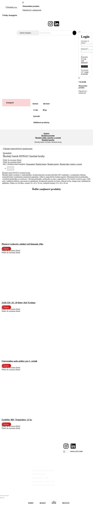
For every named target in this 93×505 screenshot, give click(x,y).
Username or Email (85, 42)
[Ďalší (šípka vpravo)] (3, 497)
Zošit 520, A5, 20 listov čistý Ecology (19, 302)
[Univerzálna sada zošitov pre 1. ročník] (19, 313)
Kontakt (36, 116)
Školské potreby (48, 136)
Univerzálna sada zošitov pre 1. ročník (19, 361)
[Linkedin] (56, 24)
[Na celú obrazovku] (3, 495)
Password (84, 49)
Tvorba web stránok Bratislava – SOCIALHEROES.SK (19, 491)
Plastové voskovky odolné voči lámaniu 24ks (22, 244)
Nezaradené (7, 153)
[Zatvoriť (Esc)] (8, 495)
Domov (35, 104)
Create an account (84, 73)
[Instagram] (50, 24)
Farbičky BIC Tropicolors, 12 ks (17, 419)
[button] (12, 160)
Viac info (6, 248)
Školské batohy (48, 140)
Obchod (46, 104)
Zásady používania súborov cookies (43, 481)
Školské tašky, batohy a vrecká (48, 138)
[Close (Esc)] (79, 31)
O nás (35, 110)
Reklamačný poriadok (39, 474)
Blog (45, 110)
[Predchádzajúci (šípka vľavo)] (1, 497)
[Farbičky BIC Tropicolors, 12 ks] (19, 372)
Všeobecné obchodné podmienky (42, 470)
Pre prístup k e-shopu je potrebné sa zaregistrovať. (18, 23)
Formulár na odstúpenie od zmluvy (43, 485)
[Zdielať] (5, 495)
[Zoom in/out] (1, 495)
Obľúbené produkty (41, 122)
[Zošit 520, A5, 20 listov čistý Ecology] (19, 255)
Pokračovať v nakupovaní (32, 10)
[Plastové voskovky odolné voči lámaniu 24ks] (19, 196)
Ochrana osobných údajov (40, 478)
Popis (10, 168)
